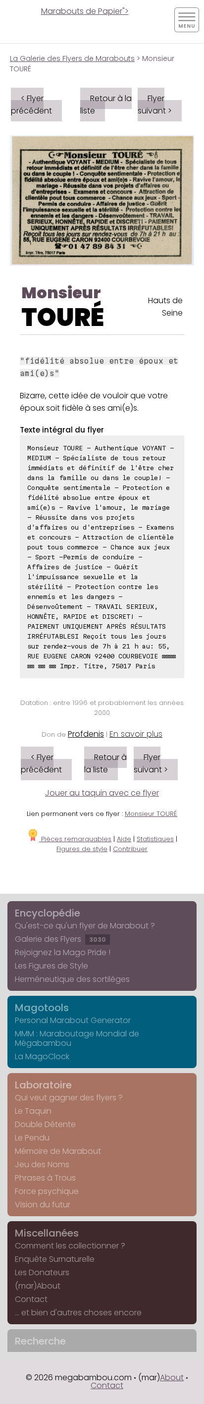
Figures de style (81, 849)
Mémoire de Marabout (58, 1151)
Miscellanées (47, 1233)
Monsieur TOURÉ (151, 813)
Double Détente (45, 1124)
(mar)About (37, 1286)
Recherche (40, 1341)
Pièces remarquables (75, 839)
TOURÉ (62, 317)
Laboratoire (43, 1085)
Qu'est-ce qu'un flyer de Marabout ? (85, 925)
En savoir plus (135, 734)
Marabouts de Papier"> (85, 11)
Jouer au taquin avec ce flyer (102, 793)
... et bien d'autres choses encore (78, 1312)
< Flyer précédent (31, 104)
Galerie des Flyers (60, 939)
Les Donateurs (42, 1272)
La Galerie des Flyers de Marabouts (72, 58)
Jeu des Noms (42, 1164)
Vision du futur (42, 1204)
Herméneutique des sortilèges (72, 979)
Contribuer (130, 849)
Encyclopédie (47, 913)
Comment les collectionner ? (70, 1245)
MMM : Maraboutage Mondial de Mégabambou (77, 1038)
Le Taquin (33, 1111)
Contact (31, 1299)
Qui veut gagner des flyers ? (69, 1097)
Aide (124, 839)
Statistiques (155, 839)
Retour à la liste (106, 104)
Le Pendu (32, 1137)
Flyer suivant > (155, 104)
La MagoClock (42, 1056)
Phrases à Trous (45, 1178)
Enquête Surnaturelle (55, 1259)
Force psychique (47, 1191)
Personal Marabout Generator (73, 1020)
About (172, 1377)
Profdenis (86, 734)
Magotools (42, 1008)
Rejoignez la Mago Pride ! (62, 952)
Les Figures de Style (51, 966)
